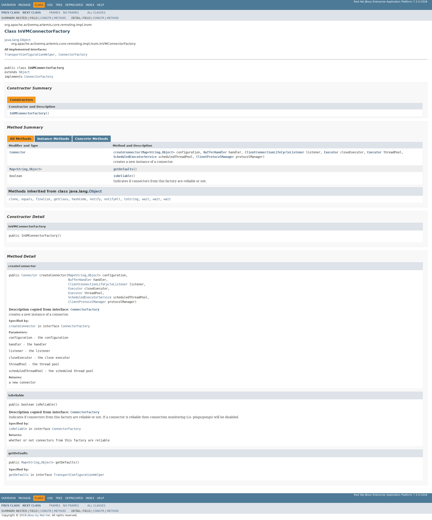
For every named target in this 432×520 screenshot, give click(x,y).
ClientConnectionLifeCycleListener (274, 152)
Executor (331, 152)
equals (26, 199)
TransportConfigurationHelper (29, 54)
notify (95, 199)
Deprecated (74, 5)
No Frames (71, 12)
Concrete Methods (91, 139)
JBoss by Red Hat (38, 515)
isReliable (122, 176)
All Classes (96, 12)
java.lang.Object (17, 40)
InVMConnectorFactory (27, 113)
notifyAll (112, 199)
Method (60, 18)
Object (24, 72)
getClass (61, 199)
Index (90, 5)
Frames (54, 12)
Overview (8, 5)
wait (145, 199)
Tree (59, 5)
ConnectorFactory (72, 54)
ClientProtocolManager (215, 157)
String (154, 152)
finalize (43, 199)
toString (131, 199)
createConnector (126, 152)
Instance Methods (53, 139)
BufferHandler (215, 152)
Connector (17, 152)
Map (145, 152)
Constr (45, 18)
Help (100, 5)
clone (13, 199)
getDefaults (123, 169)
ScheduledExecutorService (135, 157)
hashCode (79, 199)
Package (24, 5)
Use (50, 5)
